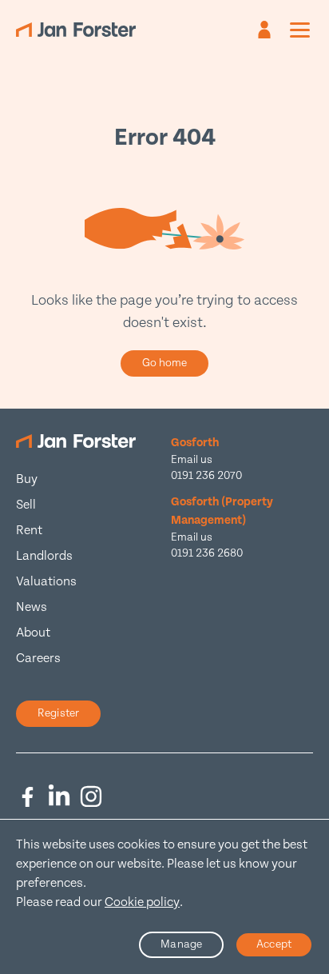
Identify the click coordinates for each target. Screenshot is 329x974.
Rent (29, 530)
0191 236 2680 (207, 553)
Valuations (46, 581)
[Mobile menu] (300, 29)
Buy (27, 479)
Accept (273, 944)
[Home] (76, 29)
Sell (26, 505)
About (33, 633)
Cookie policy (142, 902)
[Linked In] (59, 796)
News (31, 607)
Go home (165, 363)
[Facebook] (27, 796)
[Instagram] (91, 796)
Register (58, 713)
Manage (181, 944)
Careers (38, 658)
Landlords (44, 556)
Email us (191, 459)
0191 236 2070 (206, 475)
